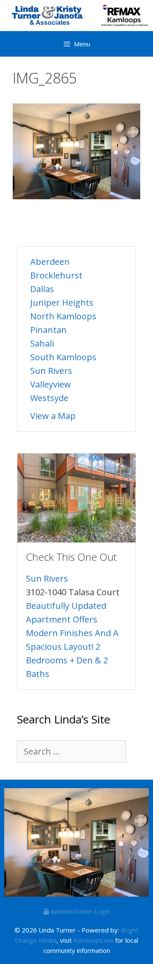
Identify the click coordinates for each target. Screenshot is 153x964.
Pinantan (48, 330)
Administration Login (79, 911)
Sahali (42, 343)
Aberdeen (50, 261)
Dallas (42, 289)
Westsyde (49, 398)
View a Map (53, 416)
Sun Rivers (51, 370)
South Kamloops (63, 357)
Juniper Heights (62, 302)
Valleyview (50, 384)
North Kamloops (63, 316)
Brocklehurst (56, 275)
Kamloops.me (93, 940)
